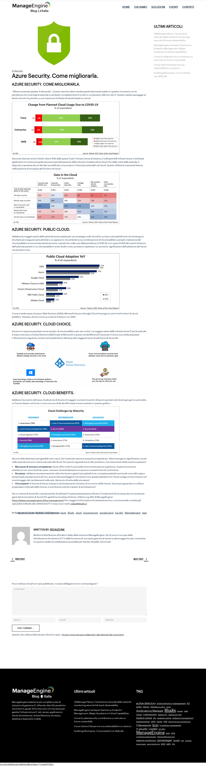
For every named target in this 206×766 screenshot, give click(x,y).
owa (182, 740)
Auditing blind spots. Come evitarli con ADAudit (99, 731)
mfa (173, 733)
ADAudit (146, 707)
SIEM (163, 744)
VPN (173, 744)
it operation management (170, 725)
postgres (188, 740)
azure (63, 512)
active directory (26, 512)
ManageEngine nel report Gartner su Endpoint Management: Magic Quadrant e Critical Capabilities (173, 48)
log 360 (119, 512)
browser (180, 711)
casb (186, 711)
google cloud (107, 512)
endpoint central (164, 718)
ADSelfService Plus (158, 707)
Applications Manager (149, 710)
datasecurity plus (175, 715)
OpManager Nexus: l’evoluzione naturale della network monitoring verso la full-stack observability (172, 37)
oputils (176, 740)
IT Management (143, 725)
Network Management (166, 737)
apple (168, 707)
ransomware (141, 744)
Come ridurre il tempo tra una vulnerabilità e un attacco (102, 726)
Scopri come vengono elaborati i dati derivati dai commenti (93, 634)
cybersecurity (150, 714)
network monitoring (146, 740)
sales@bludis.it (79, 503)
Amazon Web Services (47, 512)
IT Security (17, 71)
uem (168, 744)
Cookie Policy (46, 764)
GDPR (153, 722)
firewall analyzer (143, 722)
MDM (168, 733)
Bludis (71, 512)
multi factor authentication (146, 737)
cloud (79, 512)
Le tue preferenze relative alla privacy (19, 764)
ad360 (139, 707)
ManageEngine (133, 512)
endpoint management (182, 718)
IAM (165, 721)
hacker (159, 722)
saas (144, 512)
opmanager (164, 740)
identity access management (179, 722)
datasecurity (162, 715)
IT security (142, 728)
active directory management (171, 703)
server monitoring (153, 744)
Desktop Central (144, 718)
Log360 (153, 728)
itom (155, 725)
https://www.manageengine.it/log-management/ (38, 500)
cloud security (90, 512)
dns (154, 718)
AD (188, 703)
